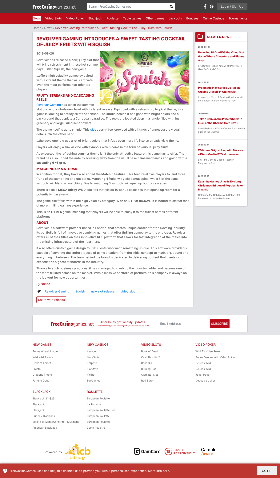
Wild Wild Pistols (43, 357)
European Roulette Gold (101, 410)
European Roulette (98, 398)
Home (37, 28)
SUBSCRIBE (219, 323)
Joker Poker (202, 374)
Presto (37, 368)
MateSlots (93, 357)
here (166, 471)
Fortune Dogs (41, 380)
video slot (128, 291)
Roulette (112, 18)
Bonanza (146, 363)
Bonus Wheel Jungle (45, 351)
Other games (155, 18)
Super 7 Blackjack (44, 416)
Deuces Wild (203, 363)
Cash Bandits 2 (150, 357)
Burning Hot (148, 368)
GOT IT (267, 471)
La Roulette (94, 404)
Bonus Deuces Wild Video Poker (215, 357)
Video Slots (53, 18)
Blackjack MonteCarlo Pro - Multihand (56, 421)
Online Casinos (213, 18)
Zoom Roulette (96, 427)
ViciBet (91, 374)
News (37, 18)
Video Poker (75, 18)
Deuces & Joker (205, 380)
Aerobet (92, 351)
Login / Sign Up (232, 6)
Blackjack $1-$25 (43, 398)
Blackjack (95, 18)
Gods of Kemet (42, 363)
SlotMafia (92, 368)
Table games (132, 18)
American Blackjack (45, 427)
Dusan (45, 284)
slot (93, 129)
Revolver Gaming (48, 105)
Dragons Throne (43, 374)
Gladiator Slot (149, 374)
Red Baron (147, 380)
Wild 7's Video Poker (208, 351)
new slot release (102, 291)
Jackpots (175, 18)
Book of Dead (149, 351)
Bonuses (192, 18)
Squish (80, 291)
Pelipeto (92, 363)
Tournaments (238, 18)
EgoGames (93, 380)
